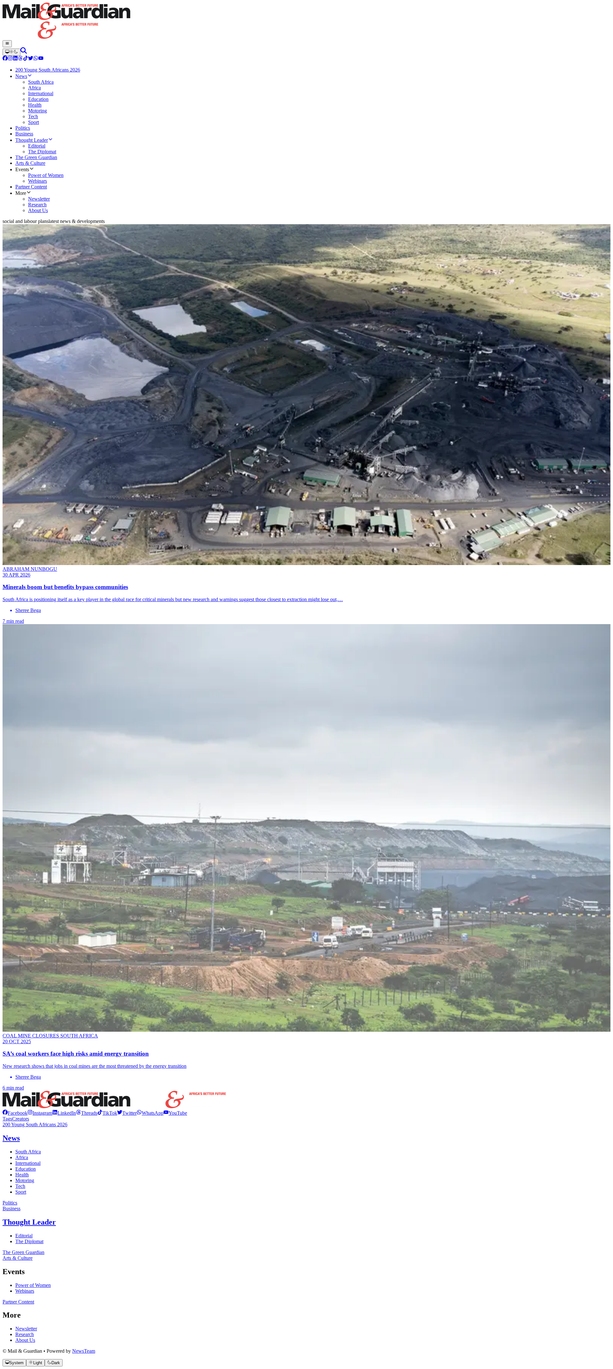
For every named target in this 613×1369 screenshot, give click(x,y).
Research (24, 1334)
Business (11, 1208)
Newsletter (26, 1328)
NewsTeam (83, 1351)
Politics (10, 1202)
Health (22, 1174)
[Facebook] (5, 59)
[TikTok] (25, 59)
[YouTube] (40, 59)
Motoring (24, 1180)
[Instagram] (10, 59)
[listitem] (15, 1113)
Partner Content (18, 1301)
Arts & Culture (18, 1258)
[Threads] (20, 59)
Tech (20, 1186)
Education (25, 1169)
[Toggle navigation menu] (7, 43)
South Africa (28, 1151)
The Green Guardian (23, 1252)
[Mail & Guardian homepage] (306, 21)
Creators (20, 1118)
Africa (21, 1157)
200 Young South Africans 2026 (35, 1124)
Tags (7, 1118)
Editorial (24, 1235)
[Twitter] (30, 59)
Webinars (24, 1291)
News (11, 1138)
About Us (25, 1340)
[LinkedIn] (15, 59)
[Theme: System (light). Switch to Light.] (11, 52)
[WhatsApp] (35, 59)
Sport (20, 1192)
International (28, 1163)
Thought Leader (29, 1222)
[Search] (23, 52)
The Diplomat (29, 1241)
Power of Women (33, 1285)
